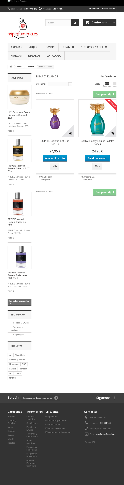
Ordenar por (41, 84)
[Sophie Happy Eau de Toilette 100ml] (97, 118)
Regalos (34, 55)
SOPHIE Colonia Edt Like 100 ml (55, 143)
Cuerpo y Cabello (94, 47)
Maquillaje (20, 355)
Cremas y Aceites (17, 360)
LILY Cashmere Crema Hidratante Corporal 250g (19, 115)
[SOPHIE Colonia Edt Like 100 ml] (55, 118)
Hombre (49, 47)
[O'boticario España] (62, 3)
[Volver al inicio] (11, 67)
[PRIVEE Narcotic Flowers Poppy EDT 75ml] (19, 204)
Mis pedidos (51, 416)
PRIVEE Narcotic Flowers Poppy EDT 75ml (18, 222)
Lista (114, 86)
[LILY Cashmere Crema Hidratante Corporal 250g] (19, 97)
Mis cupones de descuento (57, 432)
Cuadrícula (107, 86)
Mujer (32, 47)
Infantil (68, 47)
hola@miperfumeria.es (105, 434)
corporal (24, 369)
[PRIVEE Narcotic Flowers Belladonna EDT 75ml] (19, 257)
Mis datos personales (55, 428)
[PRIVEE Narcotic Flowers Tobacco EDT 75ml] (19, 151)
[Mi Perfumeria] (24, 28)
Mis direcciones (52, 424)
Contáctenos (93, 8)
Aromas (16, 47)
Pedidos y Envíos (21, 323)
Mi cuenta (52, 411)
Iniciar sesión (108, 8)
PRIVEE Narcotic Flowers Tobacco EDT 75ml (18, 168)
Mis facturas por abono (56, 420)
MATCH (12, 378)
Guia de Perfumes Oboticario (31, 463)
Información (18, 314)
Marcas (16, 55)
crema (18, 373)
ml (10, 355)
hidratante (13, 364)
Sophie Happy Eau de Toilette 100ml (97, 143)
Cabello (12, 369)
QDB (24, 364)
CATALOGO (53, 55)
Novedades (17, 77)
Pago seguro (18, 334)
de (10, 373)
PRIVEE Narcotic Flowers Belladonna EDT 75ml (17, 275)
